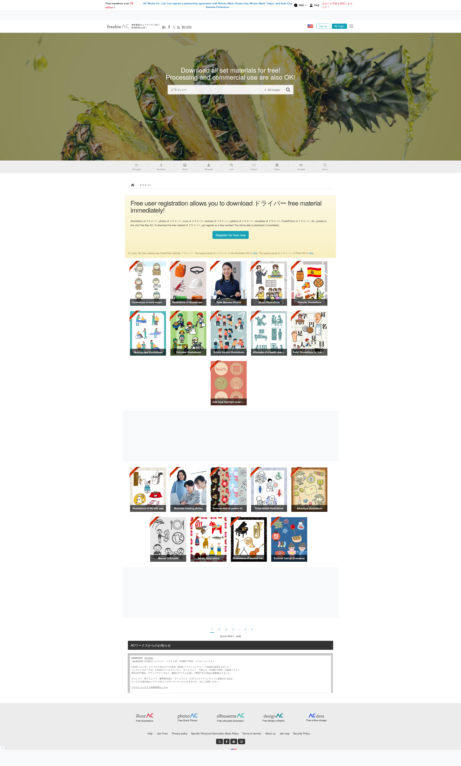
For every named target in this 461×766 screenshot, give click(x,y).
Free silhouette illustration (230, 720)
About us (270, 733)
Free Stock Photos (187, 720)
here (255, 253)
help (150, 733)
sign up (323, 26)
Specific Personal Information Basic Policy (215, 733)
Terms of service (251, 733)
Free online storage (316, 720)
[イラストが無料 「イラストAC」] (118, 26)
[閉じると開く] (2, 748)
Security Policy (301, 733)
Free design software (273, 720)
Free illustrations (144, 720)
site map (285, 733)
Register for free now (231, 235)
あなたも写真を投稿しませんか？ (337, 5)
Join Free (162, 733)
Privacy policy (179, 733)
